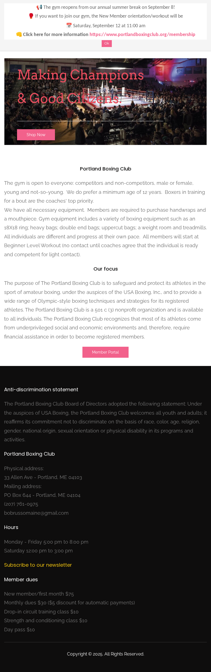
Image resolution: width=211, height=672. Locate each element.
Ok (106, 43)
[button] (36, 134)
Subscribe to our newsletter (38, 564)
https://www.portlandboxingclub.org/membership (142, 34)
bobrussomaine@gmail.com (36, 513)
